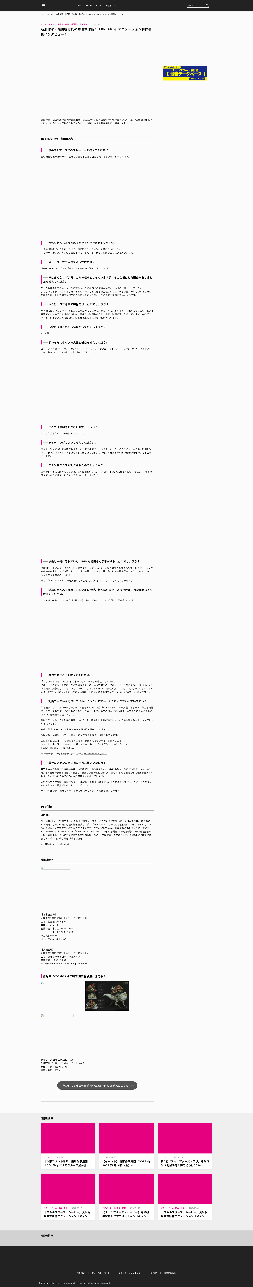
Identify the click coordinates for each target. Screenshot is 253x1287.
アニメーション (47, 24)
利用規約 (153, 1273)
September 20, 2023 (95, 753)
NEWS (99, 5)
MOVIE (89, 5)
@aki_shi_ (66, 844)
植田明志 (74, 24)
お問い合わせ (170, 1273)
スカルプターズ (112, 5)
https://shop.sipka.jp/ (53, 938)
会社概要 (81, 1273)
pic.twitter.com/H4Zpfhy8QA (57, 747)
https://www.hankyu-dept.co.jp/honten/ (64, 963)
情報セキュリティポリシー (131, 1273)
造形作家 (83, 24)
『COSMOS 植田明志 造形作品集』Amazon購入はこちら (95, 1085)
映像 (67, 24)
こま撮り (59, 24)
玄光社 (58, 1070)
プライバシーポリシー (102, 1273)
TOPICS (79, 5)
